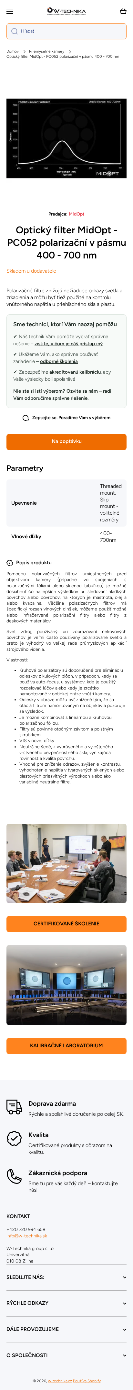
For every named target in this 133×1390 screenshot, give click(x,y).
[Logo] (66, 11)
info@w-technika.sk (26, 1236)
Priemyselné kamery (46, 51)
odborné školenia (59, 361)
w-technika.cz (60, 1381)
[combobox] (66, 31)
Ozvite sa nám (82, 391)
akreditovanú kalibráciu (75, 372)
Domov (12, 51)
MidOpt (77, 214)
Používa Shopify (87, 1381)
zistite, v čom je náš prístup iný (69, 344)
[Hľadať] (12, 31)
